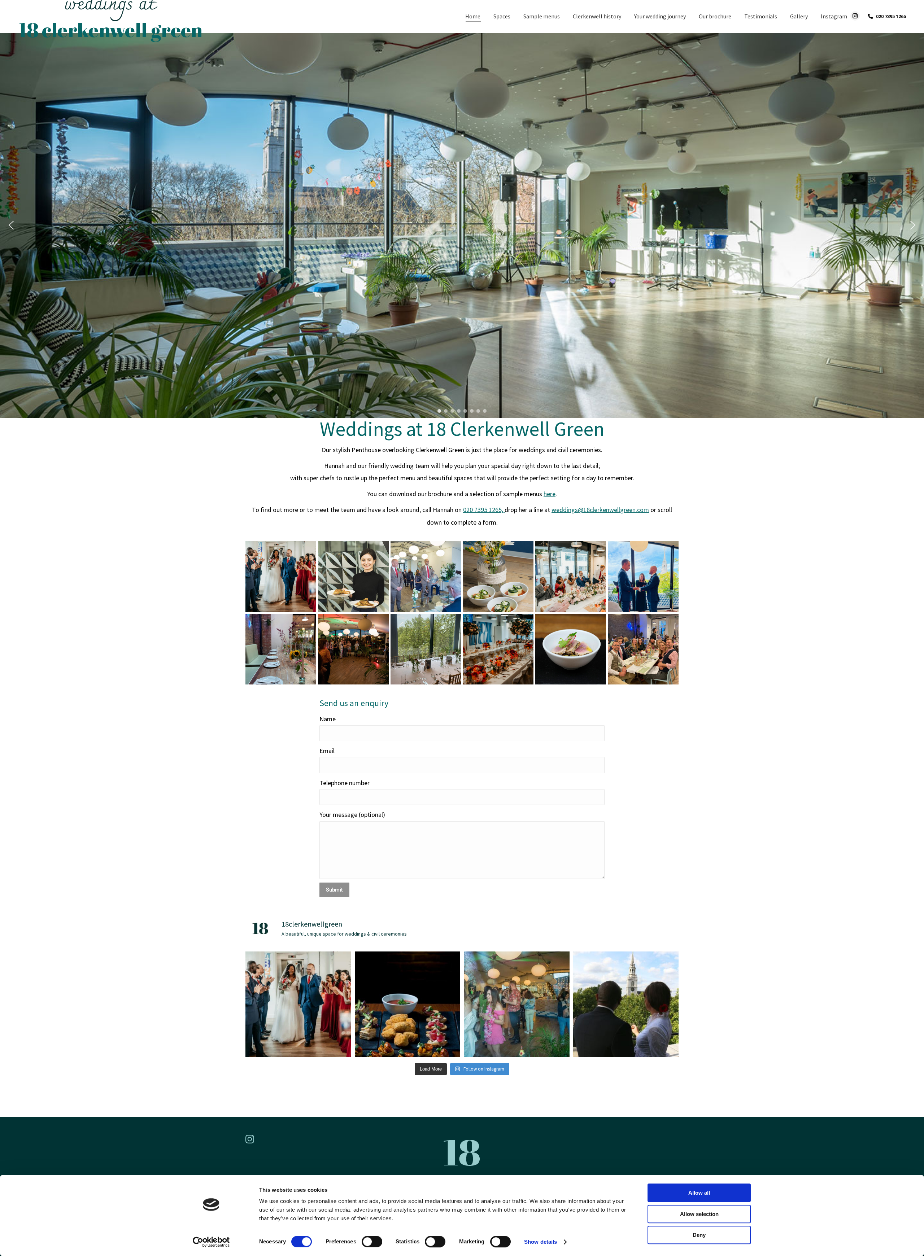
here (549, 494)
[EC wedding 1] (498, 649)
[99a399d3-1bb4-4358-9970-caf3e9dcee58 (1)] (643, 649)
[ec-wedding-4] (280, 576)
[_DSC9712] (498, 576)
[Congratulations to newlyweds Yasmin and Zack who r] (298, 1004)
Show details (540, 1242)
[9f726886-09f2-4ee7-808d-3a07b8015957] (643, 576)
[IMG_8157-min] (426, 576)
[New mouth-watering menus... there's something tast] (408, 1004)
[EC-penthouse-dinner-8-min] (353, 576)
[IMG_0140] (280, 649)
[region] (462, 225)
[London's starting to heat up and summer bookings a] (517, 1004)
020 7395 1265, (484, 510)
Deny (699, 1235)
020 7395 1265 (891, 16)
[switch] (372, 1241)
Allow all (699, 1193)
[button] (11, 225)
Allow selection (699, 1214)
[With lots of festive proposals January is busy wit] (626, 1004)
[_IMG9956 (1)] (353, 649)
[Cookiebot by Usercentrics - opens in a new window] (211, 1242)
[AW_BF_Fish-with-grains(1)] (570, 649)
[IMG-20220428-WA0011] (426, 649)
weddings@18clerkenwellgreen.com (600, 510)
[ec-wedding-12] (570, 576)
